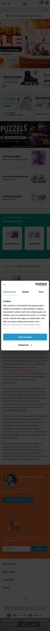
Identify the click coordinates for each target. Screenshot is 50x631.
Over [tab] (41, 292)
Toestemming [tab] (9, 292)
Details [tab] (25, 292)
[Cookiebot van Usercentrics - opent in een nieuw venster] (35, 284)
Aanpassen (23, 345)
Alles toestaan (25, 337)
